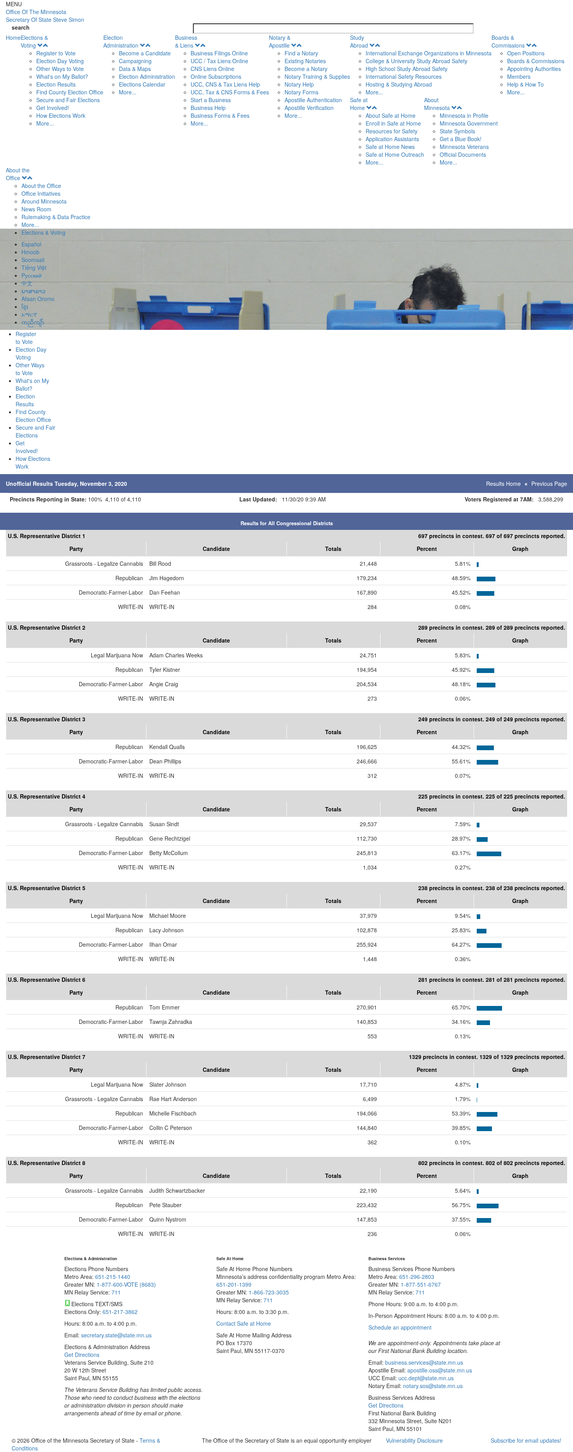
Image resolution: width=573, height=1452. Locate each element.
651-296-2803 (416, 1276)
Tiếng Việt (33, 267)
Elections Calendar (142, 84)
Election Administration (120, 41)
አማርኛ (29, 314)
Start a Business (211, 100)
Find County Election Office (69, 92)
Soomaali (32, 260)
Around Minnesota (44, 201)
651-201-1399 (233, 1284)
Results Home (503, 483)
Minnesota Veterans (464, 147)
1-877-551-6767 (421, 1284)
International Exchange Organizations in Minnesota (429, 53)
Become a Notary (306, 69)
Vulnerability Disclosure (414, 1440)
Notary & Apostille (279, 41)
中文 (26, 283)
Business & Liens (186, 41)
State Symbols (457, 131)
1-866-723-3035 (269, 1292)
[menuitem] (62, 80)
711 (116, 1292)
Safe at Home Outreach (395, 154)
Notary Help (299, 84)
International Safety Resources (404, 76)
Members (519, 76)
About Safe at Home (391, 115)
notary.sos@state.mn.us (432, 1386)
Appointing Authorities (534, 69)
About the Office (18, 174)
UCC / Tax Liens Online (219, 61)
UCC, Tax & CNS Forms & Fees (230, 92)
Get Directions (81, 1354)
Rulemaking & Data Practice (55, 217)
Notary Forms (301, 92)
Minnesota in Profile (464, 115)
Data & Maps (135, 69)
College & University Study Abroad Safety (416, 61)
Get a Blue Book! (460, 139)
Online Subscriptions (216, 76)
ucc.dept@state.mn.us (425, 1378)
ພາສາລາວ (33, 291)
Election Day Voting (60, 61)
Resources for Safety (391, 131)
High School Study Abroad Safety (406, 69)
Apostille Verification (309, 108)
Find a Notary (301, 53)
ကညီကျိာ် (32, 322)
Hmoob (30, 252)
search (21, 27)
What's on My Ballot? (62, 76)
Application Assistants (392, 139)
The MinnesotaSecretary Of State (45, 15)
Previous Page (549, 483)
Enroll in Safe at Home (393, 123)
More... (45, 123)
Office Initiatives (40, 193)
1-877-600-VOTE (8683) (126, 1284)
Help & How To (525, 84)
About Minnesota (437, 104)
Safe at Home (359, 104)
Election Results (56, 84)
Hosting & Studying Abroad (399, 84)
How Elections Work (60, 115)
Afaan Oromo (38, 299)
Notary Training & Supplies (317, 76)
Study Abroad (359, 41)
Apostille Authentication (313, 100)
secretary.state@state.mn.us (116, 1335)
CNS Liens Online (212, 69)
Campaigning (135, 61)
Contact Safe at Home (243, 1323)
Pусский (31, 275)
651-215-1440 (112, 1276)
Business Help (208, 108)
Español (31, 244)
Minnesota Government (469, 123)
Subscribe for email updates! (526, 1440)
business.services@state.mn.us (423, 1362)
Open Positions (526, 53)
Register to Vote (56, 53)
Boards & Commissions (508, 41)
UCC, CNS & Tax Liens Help (225, 84)
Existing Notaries (305, 61)
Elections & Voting (34, 41)
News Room (36, 209)
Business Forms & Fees (220, 115)
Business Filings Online (219, 53)
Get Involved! (52, 108)
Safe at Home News (390, 147)
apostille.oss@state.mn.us (439, 1370)
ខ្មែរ (24, 306)
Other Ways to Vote (60, 69)
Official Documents (463, 154)
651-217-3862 (120, 1312)
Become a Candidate (145, 53)
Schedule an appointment (400, 1327)
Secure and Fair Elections (68, 100)
